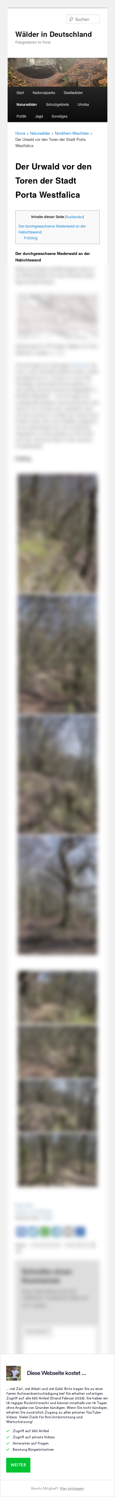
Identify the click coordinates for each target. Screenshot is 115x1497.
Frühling (30, 238)
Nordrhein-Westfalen (72, 133)
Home (20, 133)
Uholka (83, 104)
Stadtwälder (73, 92)
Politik (21, 115)
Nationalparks (44, 92)
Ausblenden (74, 216)
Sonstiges (60, 115)
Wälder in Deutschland (53, 34)
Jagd (39, 115)
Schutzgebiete (57, 104)
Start (20, 92)
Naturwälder (27, 104)
